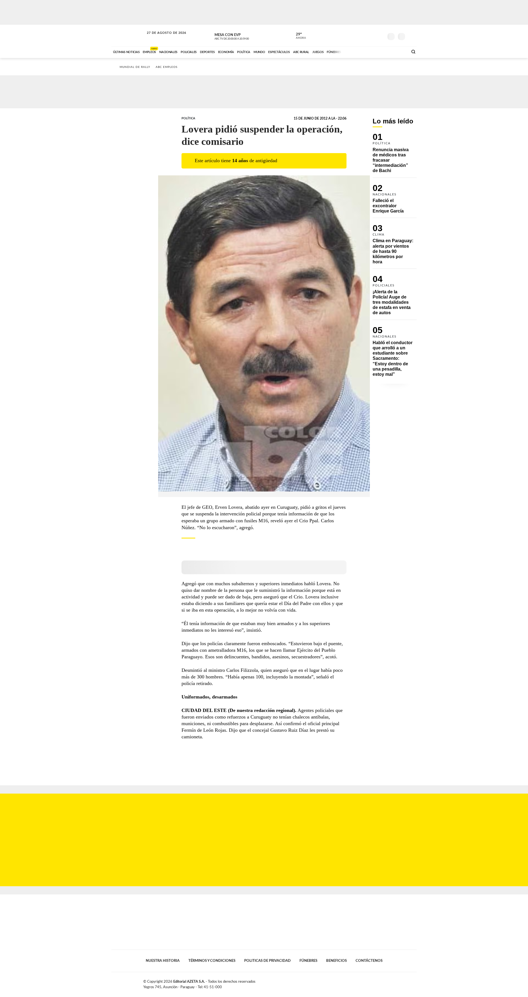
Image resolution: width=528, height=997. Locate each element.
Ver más (395, 155)
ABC (128, 35)
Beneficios (336, 960)
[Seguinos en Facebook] (355, 35)
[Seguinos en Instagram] (379, 35)
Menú (411, 35)
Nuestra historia (163, 960)
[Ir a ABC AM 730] (375, 51)
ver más (298, 36)
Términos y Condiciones (211, 960)
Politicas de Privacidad (267, 960)
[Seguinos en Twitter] (363, 35)
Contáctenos (369, 960)
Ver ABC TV (242, 35)
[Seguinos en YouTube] (371, 35)
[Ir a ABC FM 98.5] (397, 51)
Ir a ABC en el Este (161, 38)
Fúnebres (308, 960)
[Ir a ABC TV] (360, 51)
